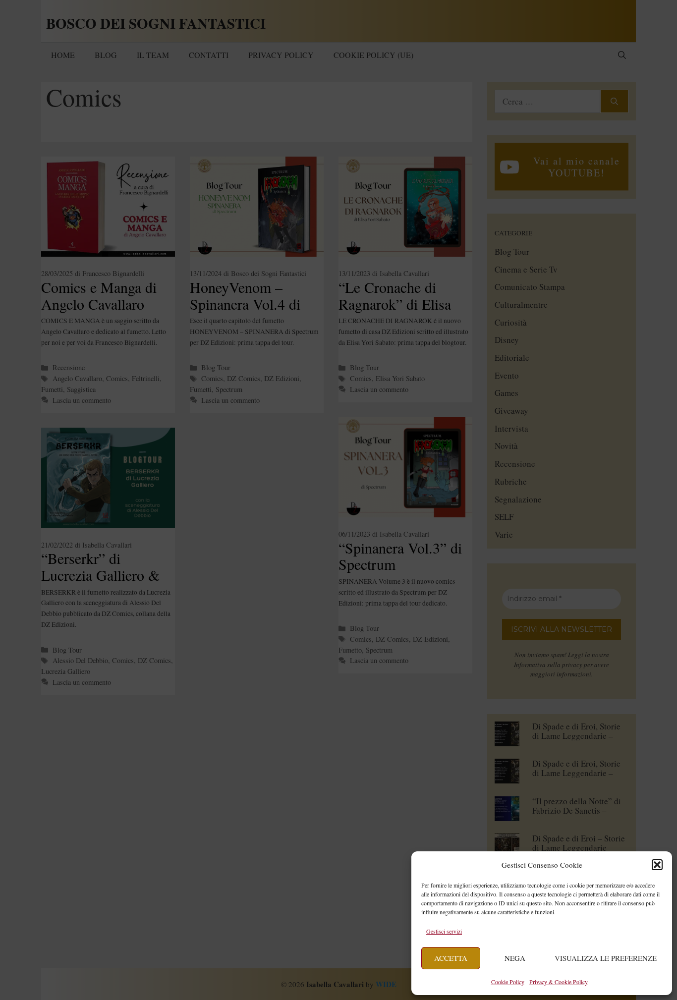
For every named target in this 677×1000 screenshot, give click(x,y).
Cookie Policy (507, 982)
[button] (657, 865)
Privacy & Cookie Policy (558, 982)
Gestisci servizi (444, 931)
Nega (515, 958)
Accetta (450, 958)
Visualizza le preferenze (606, 958)
